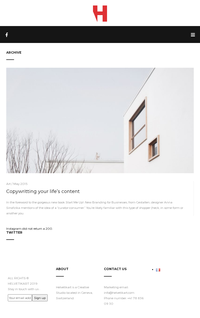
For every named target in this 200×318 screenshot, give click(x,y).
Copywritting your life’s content (43, 191)
